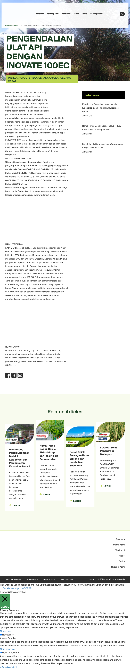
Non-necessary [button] (8, 649)
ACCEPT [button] (26, 588)
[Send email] (20, 375)
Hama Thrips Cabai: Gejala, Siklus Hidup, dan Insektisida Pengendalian (101, 127)
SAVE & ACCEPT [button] (8, 667)
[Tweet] (14, 375)
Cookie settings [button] (11, 588)
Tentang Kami (53, 13)
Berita (84, 13)
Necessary (8, 635)
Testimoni (66, 13)
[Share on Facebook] (7, 375)
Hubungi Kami (96, 13)
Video (76, 13)
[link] (10, 13)
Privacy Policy (32, 579)
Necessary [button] (5, 631)
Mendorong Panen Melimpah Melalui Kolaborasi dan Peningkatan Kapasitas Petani (100, 107)
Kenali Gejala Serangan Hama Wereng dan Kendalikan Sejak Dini (102, 146)
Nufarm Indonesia (11, 25)
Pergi (122, 14)
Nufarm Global (49, 579)
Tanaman (40, 13)
